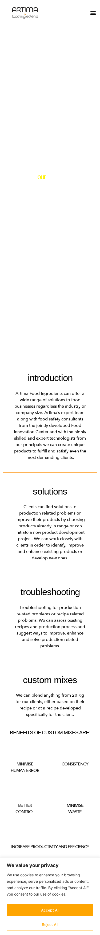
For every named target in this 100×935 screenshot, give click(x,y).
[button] (93, 13)
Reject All (50, 924)
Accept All (50, 910)
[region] (50, 896)
